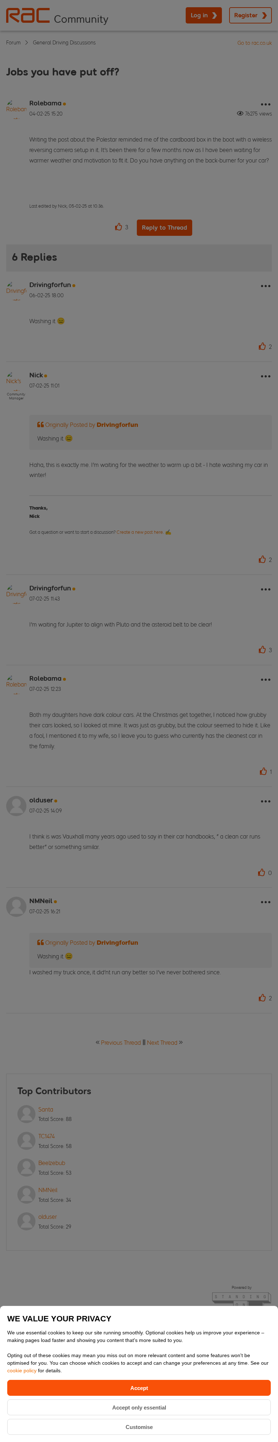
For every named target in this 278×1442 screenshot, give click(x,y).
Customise (139, 1427)
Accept (139, 1388)
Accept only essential (139, 1407)
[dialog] (139, 1374)
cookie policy (22, 1370)
